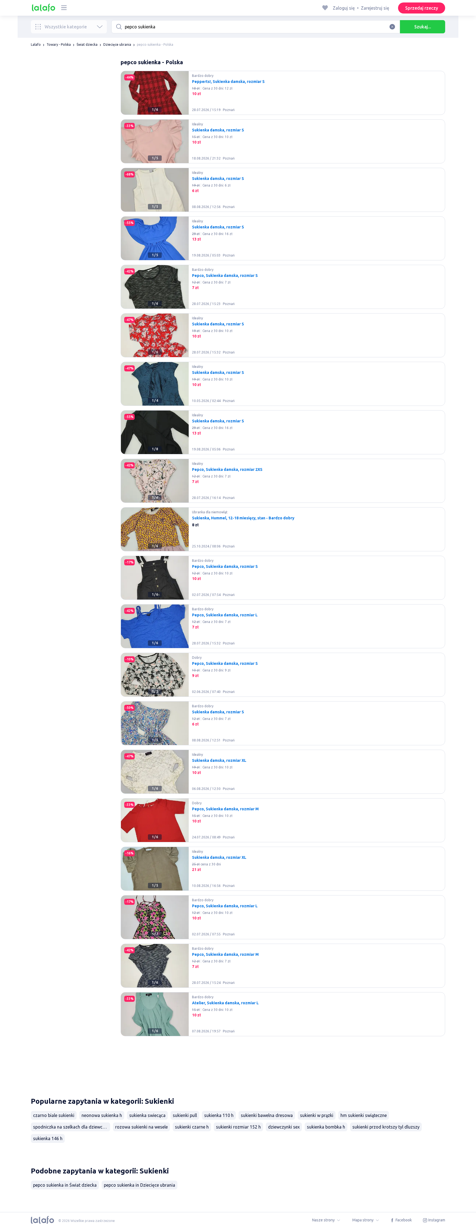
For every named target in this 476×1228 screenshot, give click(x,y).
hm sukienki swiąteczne (363, 1115)
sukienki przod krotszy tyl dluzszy (386, 1126)
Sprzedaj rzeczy (421, 8)
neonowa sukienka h (102, 1115)
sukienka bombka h (326, 1126)
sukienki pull (185, 1115)
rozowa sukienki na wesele (141, 1126)
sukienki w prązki (316, 1115)
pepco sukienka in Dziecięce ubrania (139, 1185)
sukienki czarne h (192, 1126)
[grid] (283, 580)
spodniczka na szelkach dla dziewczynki (71, 1126)
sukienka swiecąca (147, 1115)
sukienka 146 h (48, 1138)
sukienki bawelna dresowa (267, 1115)
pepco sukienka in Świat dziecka (65, 1185)
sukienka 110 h (219, 1115)
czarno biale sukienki (53, 1115)
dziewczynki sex (284, 1126)
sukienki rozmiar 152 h (238, 1126)
